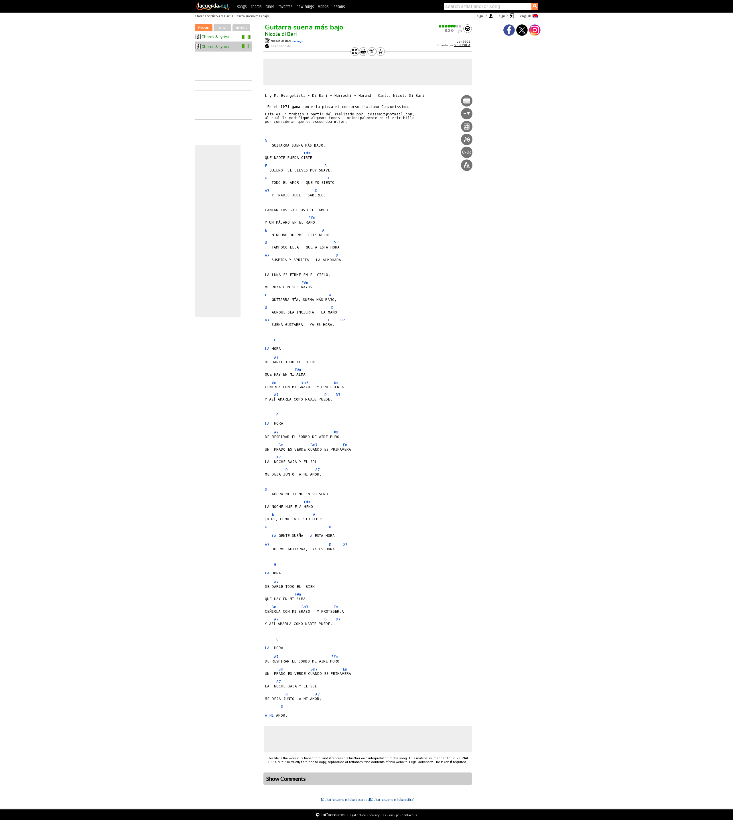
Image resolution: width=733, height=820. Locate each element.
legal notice (357, 815)
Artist (222, 28)
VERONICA (462, 45)
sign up (482, 16)
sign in (504, 16)
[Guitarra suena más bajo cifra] (392, 799)
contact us (409, 815)
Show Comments (286, 779)
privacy (374, 815)
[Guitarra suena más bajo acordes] (345, 799)
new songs (305, 6)
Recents (241, 28)
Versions (203, 28)
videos (323, 6)
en (391, 815)
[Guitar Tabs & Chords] (213, 9)
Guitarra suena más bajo (304, 27)
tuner (270, 6)
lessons (339, 6)
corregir (298, 41)
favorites (285, 6)
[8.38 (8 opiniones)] (450, 26)
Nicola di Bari (281, 34)
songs (242, 6)
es (384, 815)
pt (397, 815)
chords (256, 6)
